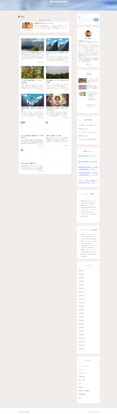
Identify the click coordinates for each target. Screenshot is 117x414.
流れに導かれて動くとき (85, 156)
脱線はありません (83, 128)
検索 (79, 17)
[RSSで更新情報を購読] (89, 65)
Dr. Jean (88, 38)
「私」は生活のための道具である (87, 139)
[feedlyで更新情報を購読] (87, 65)
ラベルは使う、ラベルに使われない (88, 132)
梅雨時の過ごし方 (83, 136)
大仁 (94, 156)
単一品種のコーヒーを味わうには (87, 125)
